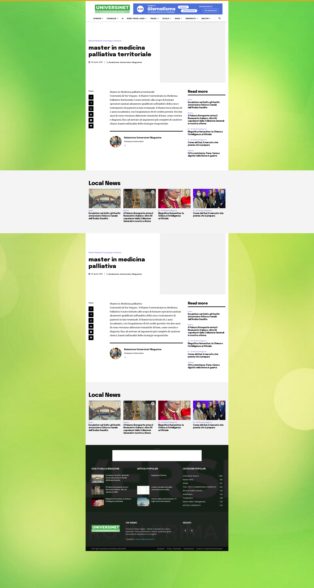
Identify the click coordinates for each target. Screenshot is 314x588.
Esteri (190, 100)
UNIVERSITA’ (190, 18)
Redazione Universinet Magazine (125, 62)
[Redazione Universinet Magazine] (116, 141)
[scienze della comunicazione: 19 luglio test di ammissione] (143, 502)
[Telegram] (91, 120)
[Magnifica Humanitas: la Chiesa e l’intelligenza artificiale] (174, 198)
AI (122, 18)
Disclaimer (161, 549)
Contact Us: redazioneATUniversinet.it (209, 549)
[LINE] (91, 125)
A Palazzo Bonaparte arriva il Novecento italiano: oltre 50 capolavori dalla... (117, 489)
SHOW (177, 18)
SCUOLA (165, 18)
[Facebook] (91, 97)
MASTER (205, 18)
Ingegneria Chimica (158, 475)
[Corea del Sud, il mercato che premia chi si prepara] (209, 198)
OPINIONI (97, 18)
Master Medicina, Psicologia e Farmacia (105, 41)
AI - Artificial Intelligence (197, 129)
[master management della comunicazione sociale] (143, 490)
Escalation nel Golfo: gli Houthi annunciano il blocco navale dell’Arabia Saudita (203, 105)
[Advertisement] (157, 455)
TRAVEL (153, 18)
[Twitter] (91, 102)
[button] (219, 19)
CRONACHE (111, 18)
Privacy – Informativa (174, 549)
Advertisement (189, 549)
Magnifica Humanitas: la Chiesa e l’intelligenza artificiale (171, 216)
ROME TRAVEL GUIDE (136, 18)
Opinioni (191, 151)
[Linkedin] (91, 114)
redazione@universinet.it (144, 539)
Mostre (190, 113)
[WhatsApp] (91, 108)
